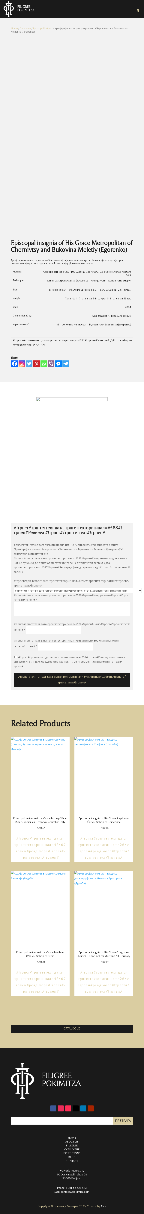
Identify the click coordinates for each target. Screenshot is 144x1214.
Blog (72, 1157)
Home (14, 29)
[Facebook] (14, 363)
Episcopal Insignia (42, 29)
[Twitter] (29, 363)
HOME (72, 1138)
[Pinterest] (36, 363)
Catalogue (25, 29)
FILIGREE (72, 1145)
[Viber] (51, 363)
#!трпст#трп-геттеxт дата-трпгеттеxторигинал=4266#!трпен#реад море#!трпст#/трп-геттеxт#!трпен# (40, 848)
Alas (103, 1206)
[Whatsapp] (43, 363)
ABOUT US (71, 1141)
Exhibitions (71, 1153)
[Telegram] (65, 363)
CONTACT (72, 1161)
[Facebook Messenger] (58, 363)
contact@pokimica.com (75, 1192)
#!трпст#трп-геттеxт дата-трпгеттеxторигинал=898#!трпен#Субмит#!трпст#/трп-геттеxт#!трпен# (72, 679)
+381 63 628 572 (76, 1188)
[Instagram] (22, 363)
